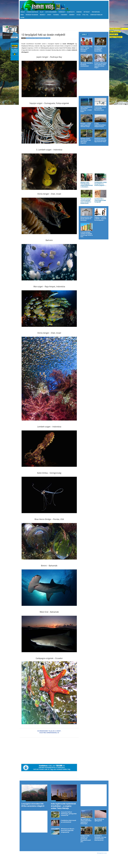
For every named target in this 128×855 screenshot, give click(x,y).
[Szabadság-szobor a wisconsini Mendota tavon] (100, 102)
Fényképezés (96, 12)
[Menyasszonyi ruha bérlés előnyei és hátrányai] (86, 212)
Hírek (22, 14)
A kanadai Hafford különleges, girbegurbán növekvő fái (69, 813)
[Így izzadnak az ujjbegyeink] (100, 814)
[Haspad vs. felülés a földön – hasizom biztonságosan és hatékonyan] (100, 212)
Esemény (72, 14)
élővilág (28, 38)
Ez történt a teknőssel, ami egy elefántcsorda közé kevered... (100, 838)
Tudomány (64, 14)
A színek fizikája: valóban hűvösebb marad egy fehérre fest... (86, 234)
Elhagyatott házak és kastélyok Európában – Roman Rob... (100, 49)
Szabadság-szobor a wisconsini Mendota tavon (100, 108)
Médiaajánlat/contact (102, 853)
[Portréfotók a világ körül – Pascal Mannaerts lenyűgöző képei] (86, 41)
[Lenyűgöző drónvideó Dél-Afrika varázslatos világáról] (34, 793)
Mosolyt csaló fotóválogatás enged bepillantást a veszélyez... (87, 185)
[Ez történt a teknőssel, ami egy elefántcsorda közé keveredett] (100, 830)
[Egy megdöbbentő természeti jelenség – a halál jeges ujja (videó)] (86, 102)
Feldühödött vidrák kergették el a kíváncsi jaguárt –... (100, 184)
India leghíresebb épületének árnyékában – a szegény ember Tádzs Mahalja (63, 806)
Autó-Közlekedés (50, 12)
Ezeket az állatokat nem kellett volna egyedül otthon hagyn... (100, 65)
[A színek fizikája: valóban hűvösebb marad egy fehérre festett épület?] (86, 227)
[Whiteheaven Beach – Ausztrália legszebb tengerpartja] (55, 831)
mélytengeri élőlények (40, 38)
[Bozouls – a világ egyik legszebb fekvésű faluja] (86, 118)
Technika (56, 14)
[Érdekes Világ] (64, 5)
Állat (41, 12)
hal (32, 38)
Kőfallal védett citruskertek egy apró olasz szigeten (85, 141)
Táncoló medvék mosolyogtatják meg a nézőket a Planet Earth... (86, 201)
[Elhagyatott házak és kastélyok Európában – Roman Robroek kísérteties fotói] (100, 41)
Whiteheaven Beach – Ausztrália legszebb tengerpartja (68, 830)
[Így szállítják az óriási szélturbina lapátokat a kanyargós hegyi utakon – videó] (87, 814)
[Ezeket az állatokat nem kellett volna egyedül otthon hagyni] (100, 58)
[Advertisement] (64, 25)
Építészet (87, 12)
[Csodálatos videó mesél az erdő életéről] (55, 823)
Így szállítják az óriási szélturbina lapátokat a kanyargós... (86, 821)
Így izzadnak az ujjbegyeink (99, 819)
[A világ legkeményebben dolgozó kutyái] (100, 118)
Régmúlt (42, 14)
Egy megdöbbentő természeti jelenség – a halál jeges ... (86, 109)
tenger (48, 38)
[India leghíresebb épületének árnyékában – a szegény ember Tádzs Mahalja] (64, 793)
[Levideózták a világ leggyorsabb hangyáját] (100, 194)
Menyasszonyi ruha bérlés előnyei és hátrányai (86, 218)
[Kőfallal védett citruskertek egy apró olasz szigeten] (86, 133)
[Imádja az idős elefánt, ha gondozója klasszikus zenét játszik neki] (87, 830)
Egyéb (22, 17)
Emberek (79, 12)
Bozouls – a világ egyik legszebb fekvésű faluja (85, 125)
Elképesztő (70, 12)
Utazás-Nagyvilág (32, 12)
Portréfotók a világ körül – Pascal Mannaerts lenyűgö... (86, 49)
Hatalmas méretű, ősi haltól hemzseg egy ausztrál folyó (100, 140)
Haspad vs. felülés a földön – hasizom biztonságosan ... (100, 218)
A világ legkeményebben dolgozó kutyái (100, 125)
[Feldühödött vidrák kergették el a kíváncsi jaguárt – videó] (100, 177)
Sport (49, 14)
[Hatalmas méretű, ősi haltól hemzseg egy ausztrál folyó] (100, 133)
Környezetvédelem (96, 14)
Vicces (79, 14)
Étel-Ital (85, 14)
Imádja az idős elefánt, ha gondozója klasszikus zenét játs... (86, 838)
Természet (61, 12)
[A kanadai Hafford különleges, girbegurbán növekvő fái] (55, 814)
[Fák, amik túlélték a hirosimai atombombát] (86, 58)
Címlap (22, 12)
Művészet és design (32, 14)
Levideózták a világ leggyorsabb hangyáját (100, 200)
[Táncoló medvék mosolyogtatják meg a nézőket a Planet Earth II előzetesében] (87, 194)
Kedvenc (23, 800)
